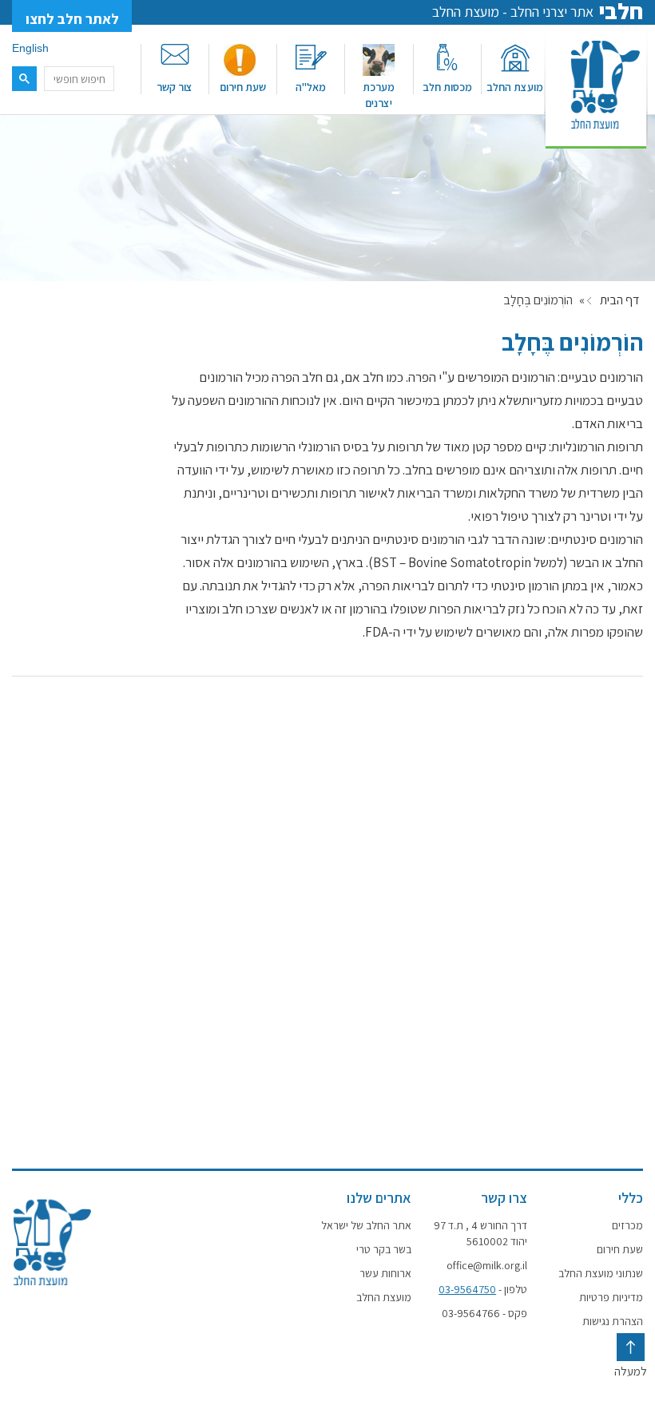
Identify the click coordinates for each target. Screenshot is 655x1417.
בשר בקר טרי (383, 1249)
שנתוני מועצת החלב (600, 1273)
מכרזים (627, 1225)
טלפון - (483, 1289)
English (30, 48)
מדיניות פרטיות (611, 1297)
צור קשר (175, 87)
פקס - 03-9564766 (484, 1313)
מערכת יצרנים (379, 95)
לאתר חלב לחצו (72, 19)
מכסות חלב (447, 87)
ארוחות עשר (385, 1273)
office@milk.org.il (487, 1265)
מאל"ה (311, 87)
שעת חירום (243, 87)
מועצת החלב (514, 87)
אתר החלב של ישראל (366, 1225)
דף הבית (619, 300)
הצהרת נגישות (612, 1321)
